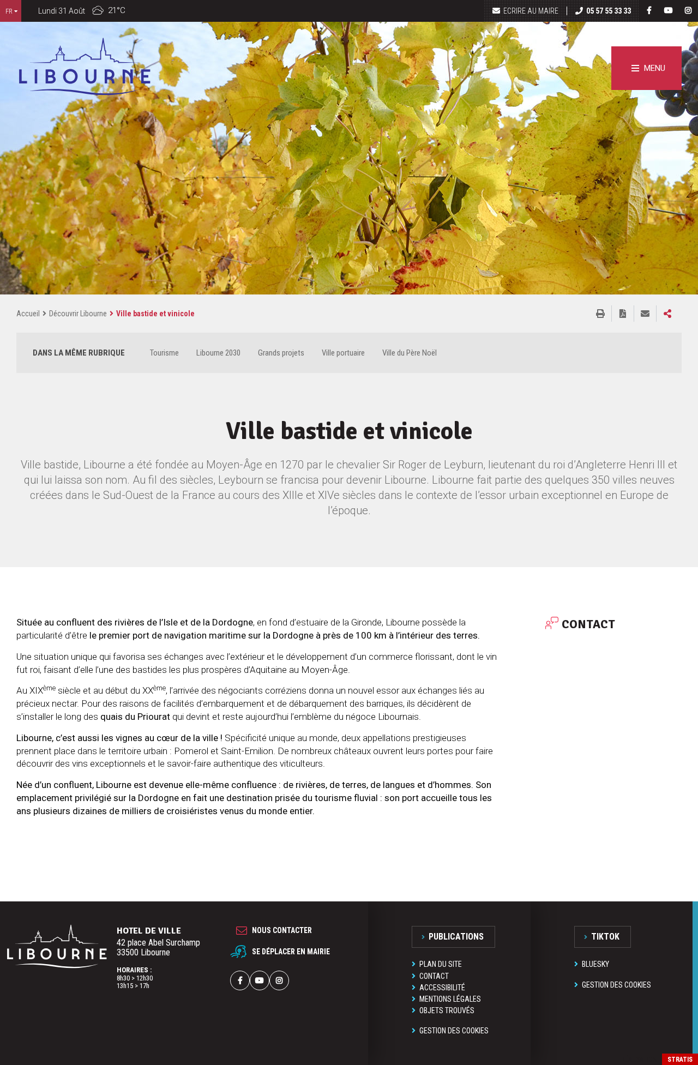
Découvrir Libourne (78, 313)
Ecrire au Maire (530, 11)
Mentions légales (450, 999)
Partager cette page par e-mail (645, 313)
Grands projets (281, 353)
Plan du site (440, 964)
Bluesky (595, 964)
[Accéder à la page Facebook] (649, 10)
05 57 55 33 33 (608, 11)
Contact (434, 976)
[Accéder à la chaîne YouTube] (668, 10)
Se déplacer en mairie (291, 951)
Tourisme (164, 353)
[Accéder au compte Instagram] (688, 10)
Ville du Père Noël (409, 353)
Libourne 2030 (218, 353)
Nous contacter (282, 930)
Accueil (28, 313)
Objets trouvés (446, 1010)
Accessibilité (442, 987)
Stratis (680, 1059)
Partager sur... (667, 313)
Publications (456, 936)
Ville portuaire (343, 353)
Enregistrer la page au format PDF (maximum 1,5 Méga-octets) (623, 313)
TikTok (605, 936)
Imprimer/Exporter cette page (600, 313)
